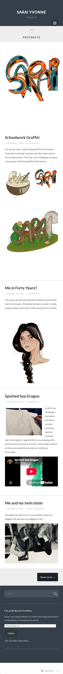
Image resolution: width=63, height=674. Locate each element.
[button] (17, 183)
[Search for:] (31, 593)
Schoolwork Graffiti (22, 137)
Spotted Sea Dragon (22, 396)
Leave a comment (35, 509)
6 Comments (32, 143)
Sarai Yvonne (31, 12)
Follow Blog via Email (18, 611)
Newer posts (47, 577)
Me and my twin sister (24, 503)
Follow (11, 633)
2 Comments (32, 402)
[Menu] (55, 23)
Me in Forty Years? (21, 288)
